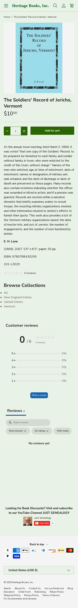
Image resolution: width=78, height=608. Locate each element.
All (6, 293)
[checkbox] (63, 431)
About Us (20, 588)
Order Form (24, 591)
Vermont (9, 306)
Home (7, 17)
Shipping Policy (12, 595)
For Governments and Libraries (20, 598)
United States (13, 302)
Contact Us (35, 588)
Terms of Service (50, 595)
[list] (39, 58)
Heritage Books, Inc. (23, 582)
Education (9, 591)
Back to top (37, 544)
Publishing (40, 591)
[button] (39, 353)
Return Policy (57, 591)
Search (7, 588)
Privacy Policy (31, 595)
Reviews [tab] (16, 410)
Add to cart (52, 130)
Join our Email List (54, 588)
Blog (70, 588)
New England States (18, 297)
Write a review (39, 395)
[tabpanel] (39, 452)
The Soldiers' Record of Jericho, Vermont (35, 17)
